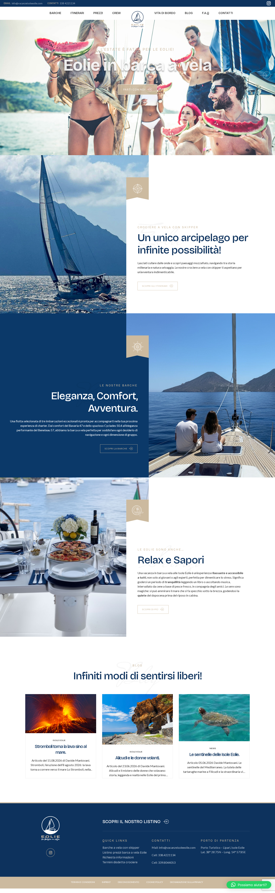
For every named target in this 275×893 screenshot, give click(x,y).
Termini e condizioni (83, 882)
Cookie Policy (154, 882)
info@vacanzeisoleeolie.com (177, 847)
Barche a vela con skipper (121, 847)
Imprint (106, 882)
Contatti (226, 13)
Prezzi (98, 13)
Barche (55, 13)
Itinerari (77, 13)
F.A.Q (205, 13)
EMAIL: (7, 3)
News (213, 748)
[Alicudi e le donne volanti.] (137, 743)
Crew (116, 13)
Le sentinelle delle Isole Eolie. (214, 754)
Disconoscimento (128, 882)
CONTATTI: (53, 3)
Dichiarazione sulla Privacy (186, 882)
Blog (189, 13)
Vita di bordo (164, 13)
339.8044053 (166, 862)
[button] (8, 75)
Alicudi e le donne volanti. (137, 757)
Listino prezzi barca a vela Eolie (125, 852)
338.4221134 (166, 855)
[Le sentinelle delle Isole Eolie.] (214, 740)
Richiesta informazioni (118, 857)
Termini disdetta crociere (120, 862)
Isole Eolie (59, 740)
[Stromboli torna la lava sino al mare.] (60, 732)
